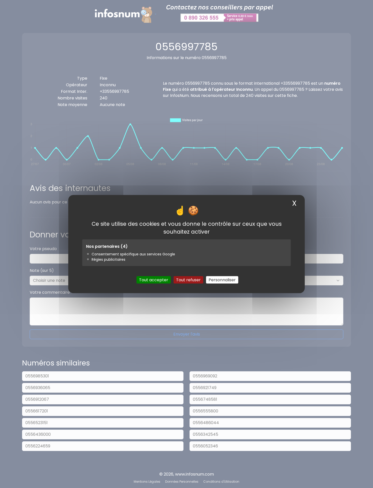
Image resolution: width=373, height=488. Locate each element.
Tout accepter (153, 280)
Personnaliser (222, 280)
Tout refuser (188, 280)
